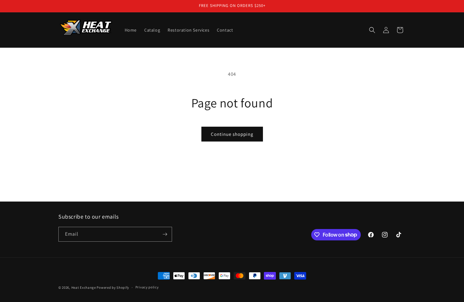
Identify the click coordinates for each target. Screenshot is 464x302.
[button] (372, 30)
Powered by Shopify (113, 287)
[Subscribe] (165, 234)
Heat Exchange (83, 287)
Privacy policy (147, 287)
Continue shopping (232, 134)
